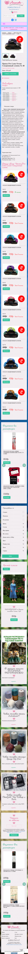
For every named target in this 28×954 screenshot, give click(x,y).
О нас (16, 932)
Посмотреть (6, 195)
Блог (16, 938)
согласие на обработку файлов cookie (17, 951)
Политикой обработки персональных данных (16, 832)
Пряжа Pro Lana (17, 32)
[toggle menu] (4, 23)
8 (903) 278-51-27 (14, 7)
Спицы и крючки (5, 934)
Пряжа (9, 32)
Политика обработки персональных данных (14, 944)
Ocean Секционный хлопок (8, 33)
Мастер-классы (5, 936)
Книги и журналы (6, 938)
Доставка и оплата (19, 934)
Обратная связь (18, 936)
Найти (21, 15)
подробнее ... (14, 681)
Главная (4, 32)
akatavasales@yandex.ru (14, 9)
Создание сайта (22, 949)
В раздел (6, 568)
